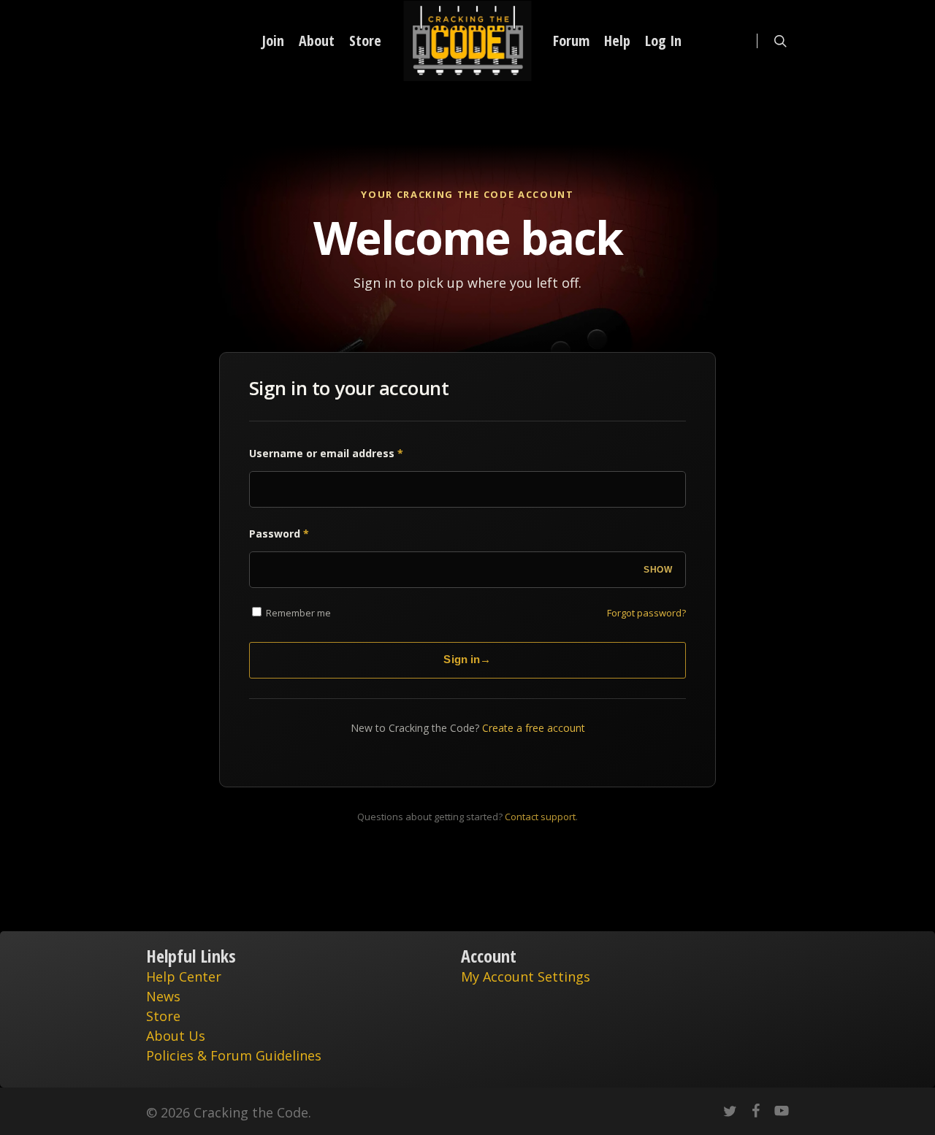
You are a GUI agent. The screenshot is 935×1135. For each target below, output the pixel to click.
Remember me (297, 612)
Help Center (183, 976)
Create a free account (533, 728)
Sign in (467, 659)
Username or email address (326, 453)
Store (163, 1016)
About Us (175, 1035)
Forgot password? (646, 612)
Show (658, 570)
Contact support (540, 816)
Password (279, 533)
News (163, 996)
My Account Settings (525, 976)
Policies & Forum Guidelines (233, 1055)
